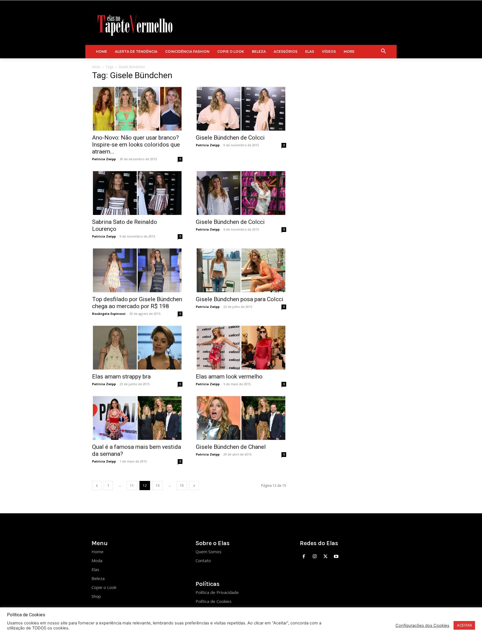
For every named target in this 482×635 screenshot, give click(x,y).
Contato (203, 560)
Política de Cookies (214, 601)
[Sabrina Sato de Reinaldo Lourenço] (137, 192)
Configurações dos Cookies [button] (422, 625)
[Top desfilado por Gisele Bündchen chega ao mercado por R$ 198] (137, 270)
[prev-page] (97, 485)
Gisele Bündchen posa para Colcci (239, 299)
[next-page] (194, 485)
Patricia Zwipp (104, 159)
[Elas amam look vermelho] (241, 347)
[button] (383, 51)
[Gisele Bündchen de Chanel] (241, 417)
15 (182, 485)
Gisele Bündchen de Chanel (231, 447)
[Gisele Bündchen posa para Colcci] (241, 270)
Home (97, 551)
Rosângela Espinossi (109, 313)
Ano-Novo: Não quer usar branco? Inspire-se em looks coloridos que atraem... (136, 144)
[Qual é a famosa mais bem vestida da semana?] (137, 417)
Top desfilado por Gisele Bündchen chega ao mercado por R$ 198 (137, 303)
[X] (325, 557)
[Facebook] (304, 557)
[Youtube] (336, 557)
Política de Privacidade (217, 592)
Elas (95, 569)
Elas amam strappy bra (121, 376)
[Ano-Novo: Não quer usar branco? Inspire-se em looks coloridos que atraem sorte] (137, 108)
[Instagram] (314, 557)
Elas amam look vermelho (229, 376)
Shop (96, 596)
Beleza (98, 578)
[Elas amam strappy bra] (137, 347)
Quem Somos (208, 551)
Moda (96, 560)
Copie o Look (103, 587)
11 (132, 485)
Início (96, 66)
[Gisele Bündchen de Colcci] (241, 108)
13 (158, 485)
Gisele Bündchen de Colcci (230, 137)
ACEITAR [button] (464, 625)
